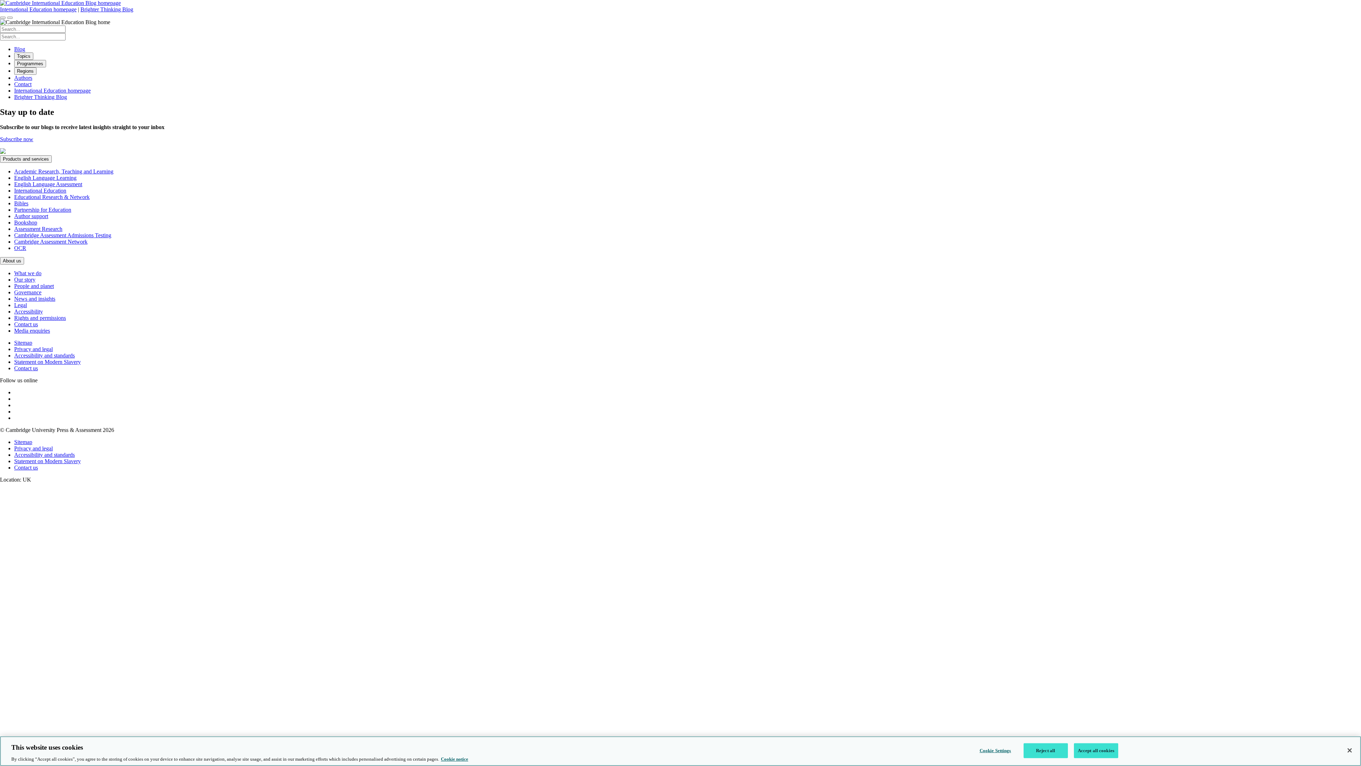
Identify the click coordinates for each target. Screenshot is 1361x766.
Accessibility (28, 312)
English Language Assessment (48, 184)
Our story (24, 280)
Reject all (1045, 750)
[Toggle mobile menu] (10, 18)
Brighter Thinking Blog (106, 9)
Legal (20, 305)
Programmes (30, 63)
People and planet (34, 286)
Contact (23, 84)
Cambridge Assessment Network (51, 242)
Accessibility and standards (44, 356)
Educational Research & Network (52, 197)
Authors (23, 78)
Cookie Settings (995, 750)
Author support (31, 216)
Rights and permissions (40, 318)
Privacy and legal (33, 349)
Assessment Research (38, 229)
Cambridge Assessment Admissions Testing (62, 235)
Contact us (26, 324)
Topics (23, 56)
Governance (27, 292)
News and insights (34, 299)
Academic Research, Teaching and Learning (63, 171)
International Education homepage (38, 9)
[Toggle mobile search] (3, 18)
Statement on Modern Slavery (47, 362)
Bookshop (25, 223)
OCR (20, 248)
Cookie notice (454, 758)
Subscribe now (16, 139)
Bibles (21, 203)
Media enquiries (32, 331)
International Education (40, 191)
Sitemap (23, 343)
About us (12, 260)
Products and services (26, 159)
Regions (25, 71)
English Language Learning (45, 178)
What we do (27, 273)
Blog (19, 49)
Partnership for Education (42, 210)
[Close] (1349, 750)
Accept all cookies (1096, 750)
